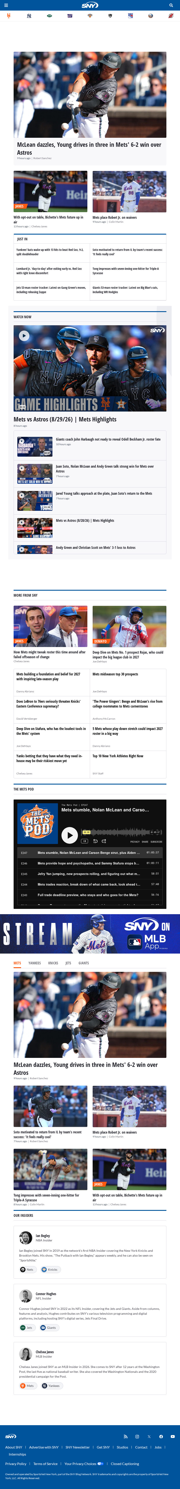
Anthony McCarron (104, 718)
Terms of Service (45, 1463)
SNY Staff (98, 773)
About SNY (13, 1447)
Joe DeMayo (100, 661)
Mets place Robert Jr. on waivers (115, 217)
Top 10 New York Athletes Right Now (118, 756)
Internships (17, 1454)
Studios (122, 1447)
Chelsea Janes (39, 226)
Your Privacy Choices (80, 1463)
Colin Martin (116, 221)
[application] (90, 368)
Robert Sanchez (42, 158)
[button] (21, 333)
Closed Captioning (125, 1463)
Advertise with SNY (44, 1447)
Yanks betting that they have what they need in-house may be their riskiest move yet (49, 758)
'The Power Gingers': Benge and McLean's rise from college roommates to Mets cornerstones (127, 704)
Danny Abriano (25, 691)
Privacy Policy (15, 1463)
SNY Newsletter (78, 1447)
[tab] (17, 963)
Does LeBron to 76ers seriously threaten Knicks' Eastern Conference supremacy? (48, 704)
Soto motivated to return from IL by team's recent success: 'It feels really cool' (47, 1134)
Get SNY (103, 1447)
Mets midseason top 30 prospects (115, 674)
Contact (141, 1447)
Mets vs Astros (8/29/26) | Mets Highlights (65, 419)
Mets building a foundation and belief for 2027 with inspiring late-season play (48, 676)
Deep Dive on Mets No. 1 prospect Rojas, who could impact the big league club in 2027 (128, 655)
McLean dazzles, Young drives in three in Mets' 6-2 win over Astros (89, 148)
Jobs (158, 1447)
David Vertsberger (26, 718)
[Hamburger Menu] (6, 5)
